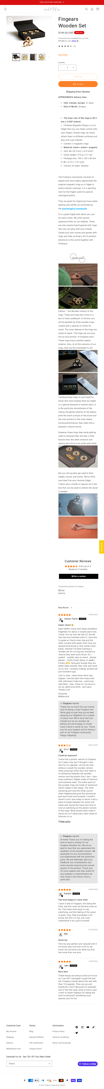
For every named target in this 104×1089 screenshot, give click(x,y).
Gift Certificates (36, 1043)
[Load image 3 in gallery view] (33, 57)
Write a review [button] (79, 576)
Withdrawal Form (13, 1049)
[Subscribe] (49, 1064)
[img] (64, 615)
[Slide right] (49, 57)
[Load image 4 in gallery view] (42, 57)
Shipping (10, 1037)
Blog (31, 1031)
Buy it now (78, 84)
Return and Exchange (62, 1043)
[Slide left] (9, 57)
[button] (5, 9)
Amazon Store (35, 1049)
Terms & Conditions (61, 1037)
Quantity (61, 62)
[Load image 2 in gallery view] (25, 57)
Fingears (48, 1085)
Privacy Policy (58, 1031)
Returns (9, 1043)
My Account (11, 1031)
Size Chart (62, 55)
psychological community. (74, 208)
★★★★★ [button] (101, 547)
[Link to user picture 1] (64, 826)
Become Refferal (36, 1037)
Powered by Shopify (58, 1085)
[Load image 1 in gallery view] (16, 57)
